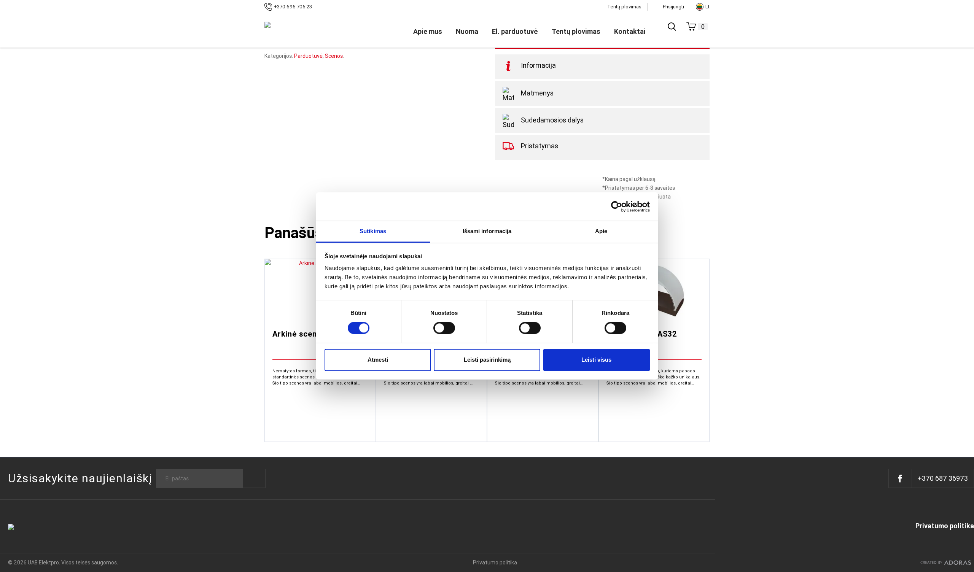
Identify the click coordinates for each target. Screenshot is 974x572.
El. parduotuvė (515, 31)
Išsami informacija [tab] (487, 231)
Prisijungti (673, 6)
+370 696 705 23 (293, 6)
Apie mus (427, 31)
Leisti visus (596, 359)
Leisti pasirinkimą (487, 359)
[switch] (444, 328)
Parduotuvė (308, 55)
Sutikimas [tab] (373, 231)
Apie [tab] (601, 231)
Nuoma (467, 31)
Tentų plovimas (624, 6)
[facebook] (900, 478)
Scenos (334, 55)
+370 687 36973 (943, 478)
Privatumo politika (944, 526)
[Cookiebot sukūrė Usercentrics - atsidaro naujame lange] (616, 206)
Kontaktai (630, 31)
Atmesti (378, 359)
